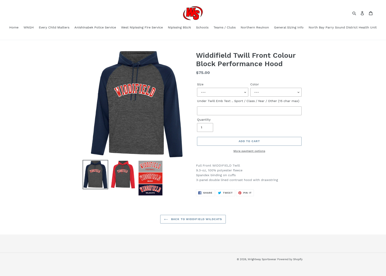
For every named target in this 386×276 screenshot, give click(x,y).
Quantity (204, 119)
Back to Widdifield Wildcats (196, 219)
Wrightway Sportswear (262, 259)
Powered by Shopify (290, 259)
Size (200, 84)
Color (254, 84)
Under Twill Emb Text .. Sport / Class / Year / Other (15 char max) (248, 101)
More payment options (249, 151)
